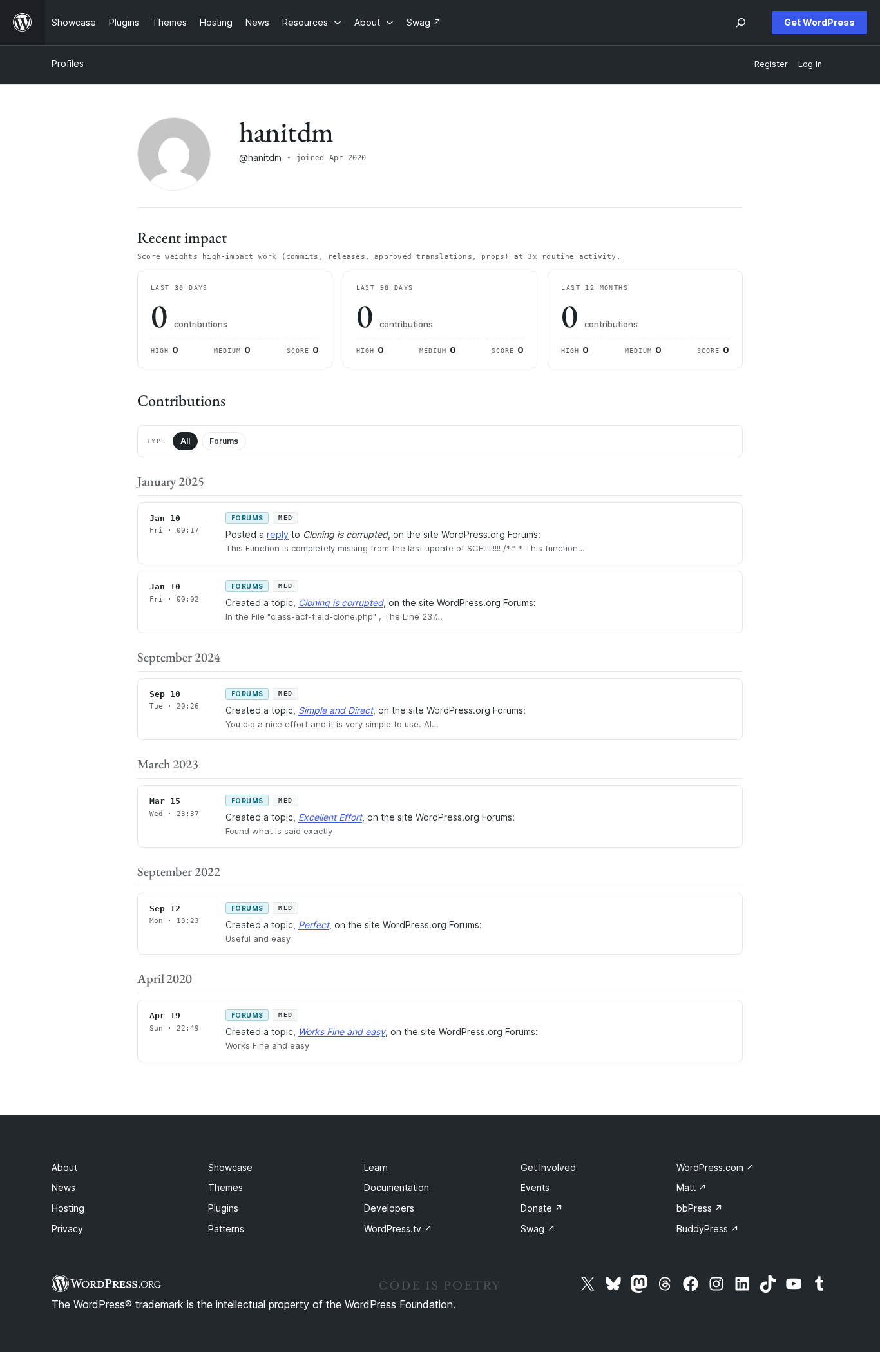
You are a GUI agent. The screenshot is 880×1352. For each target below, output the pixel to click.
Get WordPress (819, 22)
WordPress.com (715, 1167)
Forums (223, 441)
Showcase (230, 1167)
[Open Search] (741, 22)
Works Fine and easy (341, 1031)
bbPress (699, 1208)
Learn (376, 1167)
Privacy (67, 1228)
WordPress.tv (398, 1228)
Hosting (68, 1208)
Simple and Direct (335, 710)
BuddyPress (707, 1228)
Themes (225, 1187)
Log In (810, 64)
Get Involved (548, 1167)
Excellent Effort (330, 817)
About (64, 1167)
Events (535, 1187)
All (185, 441)
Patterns (226, 1228)
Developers (389, 1208)
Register (771, 64)
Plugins (223, 1208)
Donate (542, 1208)
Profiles (68, 63)
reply (278, 534)
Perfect (313, 924)
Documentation (396, 1187)
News (63, 1187)
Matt (691, 1187)
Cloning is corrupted (340, 602)
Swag (538, 1228)
